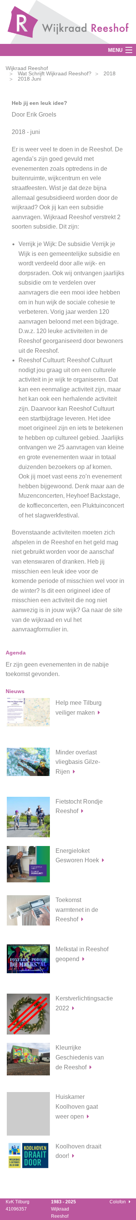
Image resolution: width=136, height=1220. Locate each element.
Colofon (118, 1201)
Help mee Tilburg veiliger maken (79, 708)
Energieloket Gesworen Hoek (77, 856)
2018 (110, 73)
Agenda (16, 653)
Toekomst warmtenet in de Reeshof (77, 909)
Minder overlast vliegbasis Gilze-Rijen (78, 762)
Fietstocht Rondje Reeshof (79, 806)
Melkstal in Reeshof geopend (82, 954)
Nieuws (15, 691)
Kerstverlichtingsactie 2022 (84, 1003)
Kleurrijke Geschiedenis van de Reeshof (80, 1057)
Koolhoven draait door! (78, 1151)
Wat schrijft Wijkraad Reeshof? (54, 73)
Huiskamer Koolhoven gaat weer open (77, 1106)
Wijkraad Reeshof (27, 68)
